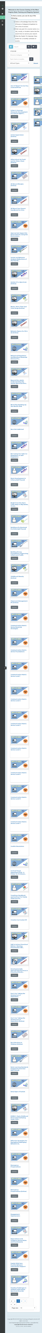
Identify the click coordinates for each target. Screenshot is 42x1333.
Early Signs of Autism (18, 1091)
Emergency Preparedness (16, 1166)
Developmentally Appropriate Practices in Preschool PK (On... (19, 970)
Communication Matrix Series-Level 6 (18, 798)
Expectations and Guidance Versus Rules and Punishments (19, 1240)
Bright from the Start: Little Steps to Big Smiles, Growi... (19, 504)
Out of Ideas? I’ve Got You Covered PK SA (19, 86)
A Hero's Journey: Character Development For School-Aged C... (19, 112)
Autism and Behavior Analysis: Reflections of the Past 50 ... (19, 259)
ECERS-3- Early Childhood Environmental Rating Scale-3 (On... (19, 1117)
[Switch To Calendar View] (11, 47)
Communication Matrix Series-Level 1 (18, 675)
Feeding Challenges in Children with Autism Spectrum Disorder (18, 1289)
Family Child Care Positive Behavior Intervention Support (18, 1265)
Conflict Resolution (17, 846)
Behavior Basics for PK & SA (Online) (19, 332)
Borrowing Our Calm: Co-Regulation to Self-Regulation (19, 455)
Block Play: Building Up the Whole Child (18, 405)
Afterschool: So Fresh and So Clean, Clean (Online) (18, 161)
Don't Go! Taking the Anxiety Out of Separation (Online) (18, 1019)
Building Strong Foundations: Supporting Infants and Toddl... (19, 553)
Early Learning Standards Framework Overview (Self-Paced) (19, 1068)
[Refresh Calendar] (31, 59)
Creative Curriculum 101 (19, 920)
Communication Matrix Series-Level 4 (18, 749)
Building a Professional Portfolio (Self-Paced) (19, 528)
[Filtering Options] (34, 47)
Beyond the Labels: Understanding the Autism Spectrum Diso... (19, 381)
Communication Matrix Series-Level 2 (18, 699)
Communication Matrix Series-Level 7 (18, 822)
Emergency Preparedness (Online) (19, 1190)
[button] (29, 47)
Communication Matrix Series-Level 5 (18, 773)
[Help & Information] (2, 9)
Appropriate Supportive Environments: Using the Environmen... (19, 234)
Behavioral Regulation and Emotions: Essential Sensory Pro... (19, 357)
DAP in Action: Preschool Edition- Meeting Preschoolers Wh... (19, 946)
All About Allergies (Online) (17, 184)
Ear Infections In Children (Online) (17, 1043)
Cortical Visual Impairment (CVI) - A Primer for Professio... (18, 872)
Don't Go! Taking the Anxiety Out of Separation (18, 995)
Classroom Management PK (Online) (19, 601)
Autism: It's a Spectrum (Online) (19, 282)
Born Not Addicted (17, 429)
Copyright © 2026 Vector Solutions (23, 1324)
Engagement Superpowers (15, 1215)
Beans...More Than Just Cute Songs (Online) (19, 307)
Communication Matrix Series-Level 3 (18, 724)
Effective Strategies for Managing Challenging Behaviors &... (19, 1142)
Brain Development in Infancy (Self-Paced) (18, 479)
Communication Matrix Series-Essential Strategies (18, 627)
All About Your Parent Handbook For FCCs (18, 209)
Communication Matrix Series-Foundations (18, 650)
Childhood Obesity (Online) (17, 577)
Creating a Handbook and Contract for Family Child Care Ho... (19, 897)
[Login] (2, 6)
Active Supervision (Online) (17, 135)
